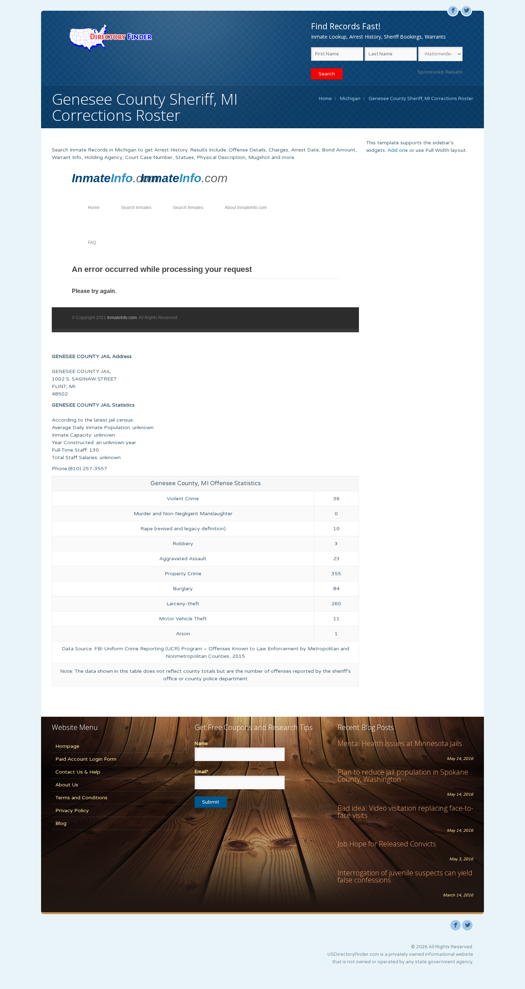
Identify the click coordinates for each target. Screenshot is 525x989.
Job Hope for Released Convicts (387, 844)
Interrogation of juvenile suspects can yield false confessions (405, 876)
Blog (60, 823)
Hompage (67, 746)
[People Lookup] (110, 37)
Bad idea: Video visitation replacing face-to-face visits (405, 811)
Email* (201, 772)
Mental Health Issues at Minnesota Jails (400, 743)
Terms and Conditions (81, 798)
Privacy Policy (72, 810)
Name (201, 743)
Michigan (350, 98)
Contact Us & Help (77, 772)
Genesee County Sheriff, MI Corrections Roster (421, 98)
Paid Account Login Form (85, 759)
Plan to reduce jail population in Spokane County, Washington (403, 775)
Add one (398, 150)
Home (325, 98)
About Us (66, 785)
